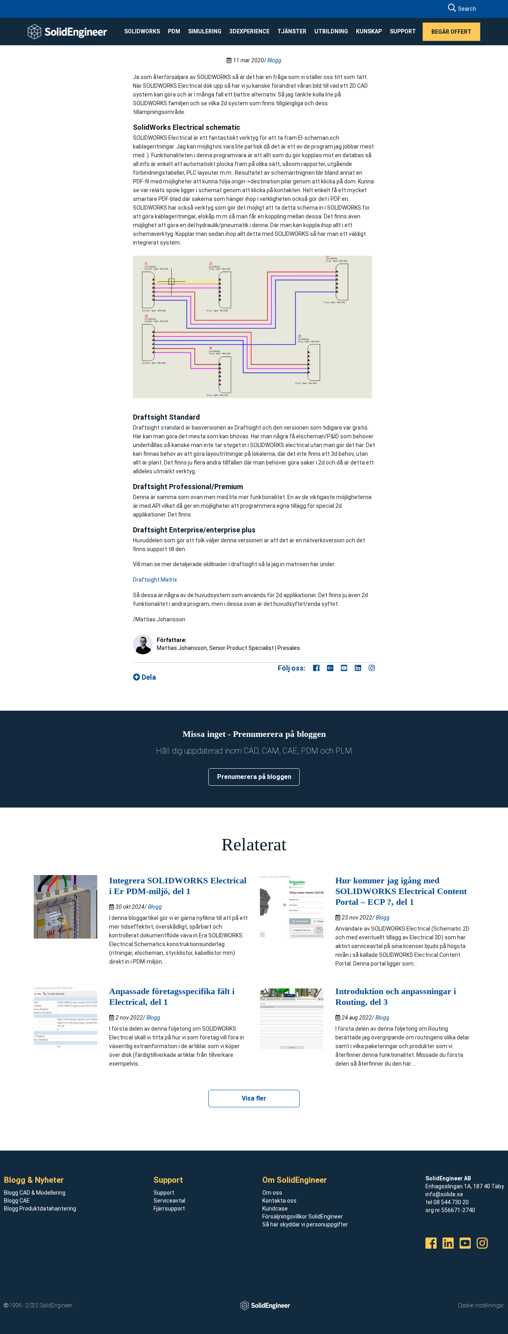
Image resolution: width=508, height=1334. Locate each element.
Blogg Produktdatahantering (40, 1208)
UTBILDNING (331, 31)
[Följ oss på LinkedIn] (358, 668)
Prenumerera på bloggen (254, 777)
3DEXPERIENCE (249, 31)
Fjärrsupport (169, 1208)
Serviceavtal (169, 1200)
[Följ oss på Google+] (330, 668)
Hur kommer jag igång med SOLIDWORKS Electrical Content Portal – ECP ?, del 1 (401, 891)
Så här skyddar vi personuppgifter (305, 1224)
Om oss (272, 1192)
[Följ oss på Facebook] (316, 668)
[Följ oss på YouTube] (344, 668)
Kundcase (275, 1208)
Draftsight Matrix (155, 579)
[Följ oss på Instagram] (372, 668)
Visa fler (254, 1098)
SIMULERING (204, 31)
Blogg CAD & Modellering (34, 1192)
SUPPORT (403, 31)
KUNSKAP (369, 31)
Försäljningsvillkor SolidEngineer (302, 1216)
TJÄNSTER (291, 31)
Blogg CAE (17, 1200)
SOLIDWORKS (142, 31)
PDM (174, 31)
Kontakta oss (279, 1200)
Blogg (274, 60)
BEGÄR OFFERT (451, 31)
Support (164, 1192)
